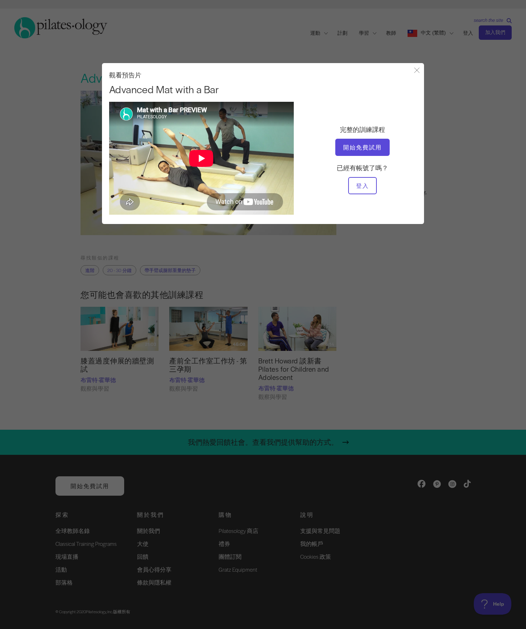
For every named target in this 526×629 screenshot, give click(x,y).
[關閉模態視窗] (417, 70)
